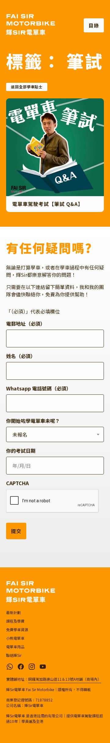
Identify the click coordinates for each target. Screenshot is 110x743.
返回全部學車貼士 (26, 87)
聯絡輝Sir (13, 655)
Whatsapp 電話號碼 (38, 388)
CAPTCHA (17, 483)
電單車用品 (15, 646)
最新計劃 (13, 612)
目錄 (94, 25)
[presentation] (52, 501)
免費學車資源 (17, 629)
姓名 (20, 356)
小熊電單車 (15, 638)
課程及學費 (15, 621)
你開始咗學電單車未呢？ (33, 420)
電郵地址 (25, 323)
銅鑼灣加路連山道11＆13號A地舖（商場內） (64, 679)
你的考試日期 (20, 450)
